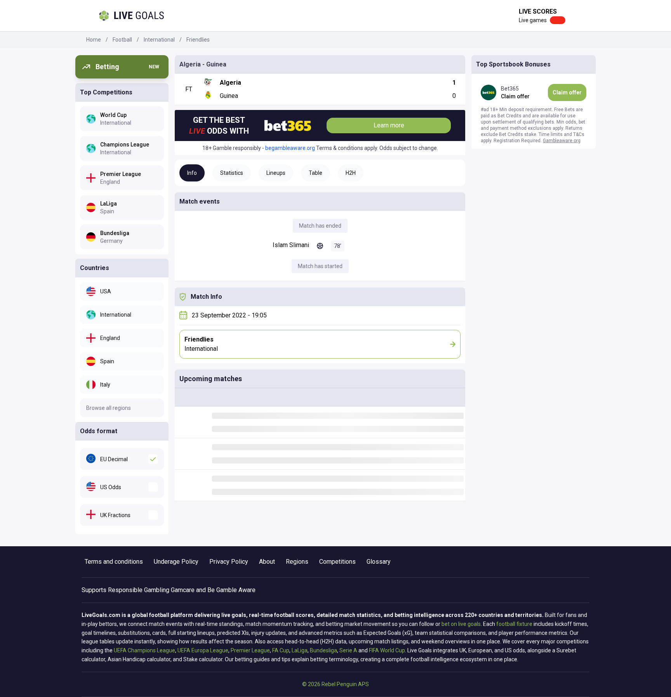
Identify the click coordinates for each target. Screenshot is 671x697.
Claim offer (567, 92)
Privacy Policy (228, 561)
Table (315, 173)
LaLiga (300, 650)
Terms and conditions (114, 561)
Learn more (389, 125)
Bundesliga (323, 650)
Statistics (231, 173)
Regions (297, 561)
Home (93, 40)
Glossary (379, 561)
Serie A (348, 650)
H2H (351, 173)
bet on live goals (461, 624)
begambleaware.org (290, 148)
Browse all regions (108, 408)
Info (192, 173)
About (267, 561)
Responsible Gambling (138, 590)
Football (122, 40)
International (159, 40)
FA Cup (280, 650)
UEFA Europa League (202, 650)
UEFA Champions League (144, 650)
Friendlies (198, 40)
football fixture (514, 624)
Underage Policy (176, 561)
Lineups (275, 173)
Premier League (250, 650)
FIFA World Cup (387, 650)
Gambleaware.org (562, 140)
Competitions (337, 561)
